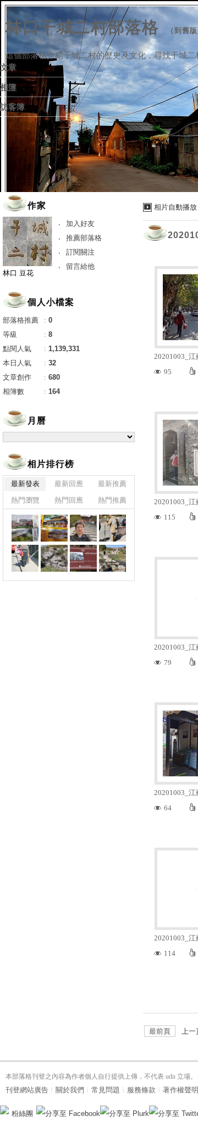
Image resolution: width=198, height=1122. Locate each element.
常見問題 (105, 1090)
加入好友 (80, 223)
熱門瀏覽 (25, 500)
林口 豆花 (18, 273)
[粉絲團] (4, 1110)
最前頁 (159, 1031)
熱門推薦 (112, 500)
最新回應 (68, 484)
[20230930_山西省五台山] (25, 528)
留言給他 (80, 266)
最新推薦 (112, 484)
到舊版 (185, 30)
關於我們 (70, 1090)
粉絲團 (22, 1113)
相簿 (8, 87)
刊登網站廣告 (27, 1090)
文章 (8, 67)
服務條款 (141, 1090)
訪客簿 (12, 107)
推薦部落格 (84, 238)
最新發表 (25, 484)
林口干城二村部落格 (82, 27)
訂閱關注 (80, 252)
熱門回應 (68, 500)
